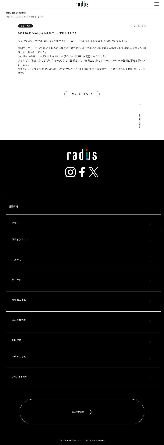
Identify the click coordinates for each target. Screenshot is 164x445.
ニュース (14, 17)
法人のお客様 (19, 319)
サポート (16, 279)
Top (7, 17)
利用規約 (16, 340)
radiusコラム (19, 299)
